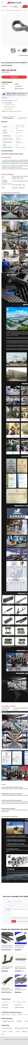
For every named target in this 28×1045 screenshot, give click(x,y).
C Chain (4, 1031)
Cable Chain (19, 1021)
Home (2, 10)
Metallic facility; (4, 1005)
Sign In (3, 111)
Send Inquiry (14, 77)
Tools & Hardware (8, 10)
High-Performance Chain (8, 1021)
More (2, 1034)
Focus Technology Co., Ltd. (18, 1039)
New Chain (24, 1031)
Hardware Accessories (18, 10)
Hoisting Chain (4, 1007)
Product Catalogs (22, 1002)
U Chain (17, 1031)
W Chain (11, 1031)
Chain (25, 10)
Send (14, 921)
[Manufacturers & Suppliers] (14, 2)
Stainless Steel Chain (19, 1007)
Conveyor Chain (18, 1005)
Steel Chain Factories (7, 1028)
